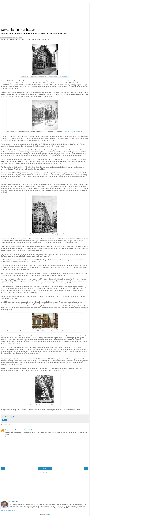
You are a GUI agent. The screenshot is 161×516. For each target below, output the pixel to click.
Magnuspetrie (9, 429)
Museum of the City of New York (60, 76)
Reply (7, 437)
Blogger (48, 514)
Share (4, 420)
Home (44, 468)
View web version (45, 472)
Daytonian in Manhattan (18, 29)
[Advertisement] (45, 14)
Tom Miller (14, 501)
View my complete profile (7, 510)
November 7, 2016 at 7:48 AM (23, 429)
